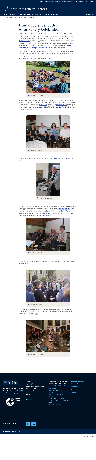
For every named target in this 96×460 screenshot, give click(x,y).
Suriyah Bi (29, 211)
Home (5, 14)
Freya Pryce (45, 213)
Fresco (92, 436)
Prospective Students (26, 14)
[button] (89, 14)
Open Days (29, 399)
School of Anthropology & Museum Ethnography (80, 1)
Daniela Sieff (43, 105)
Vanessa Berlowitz (64, 209)
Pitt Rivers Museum (54, 405)
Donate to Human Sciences (58, 1)
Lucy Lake (40, 107)
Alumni (47, 14)
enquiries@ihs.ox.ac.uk (32, 384)
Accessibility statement (78, 381)
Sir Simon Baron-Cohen (47, 51)
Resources (54, 14)
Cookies (73, 389)
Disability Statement (77, 384)
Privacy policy (75, 386)
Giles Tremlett (63, 107)
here (36, 314)
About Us (12, 14)
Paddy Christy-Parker (63, 211)
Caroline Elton (61, 105)
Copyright (74, 392)
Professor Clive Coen (60, 158)
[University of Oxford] (6, 9)
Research (37, 14)
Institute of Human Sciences (56, 398)
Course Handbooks (45, 1)
